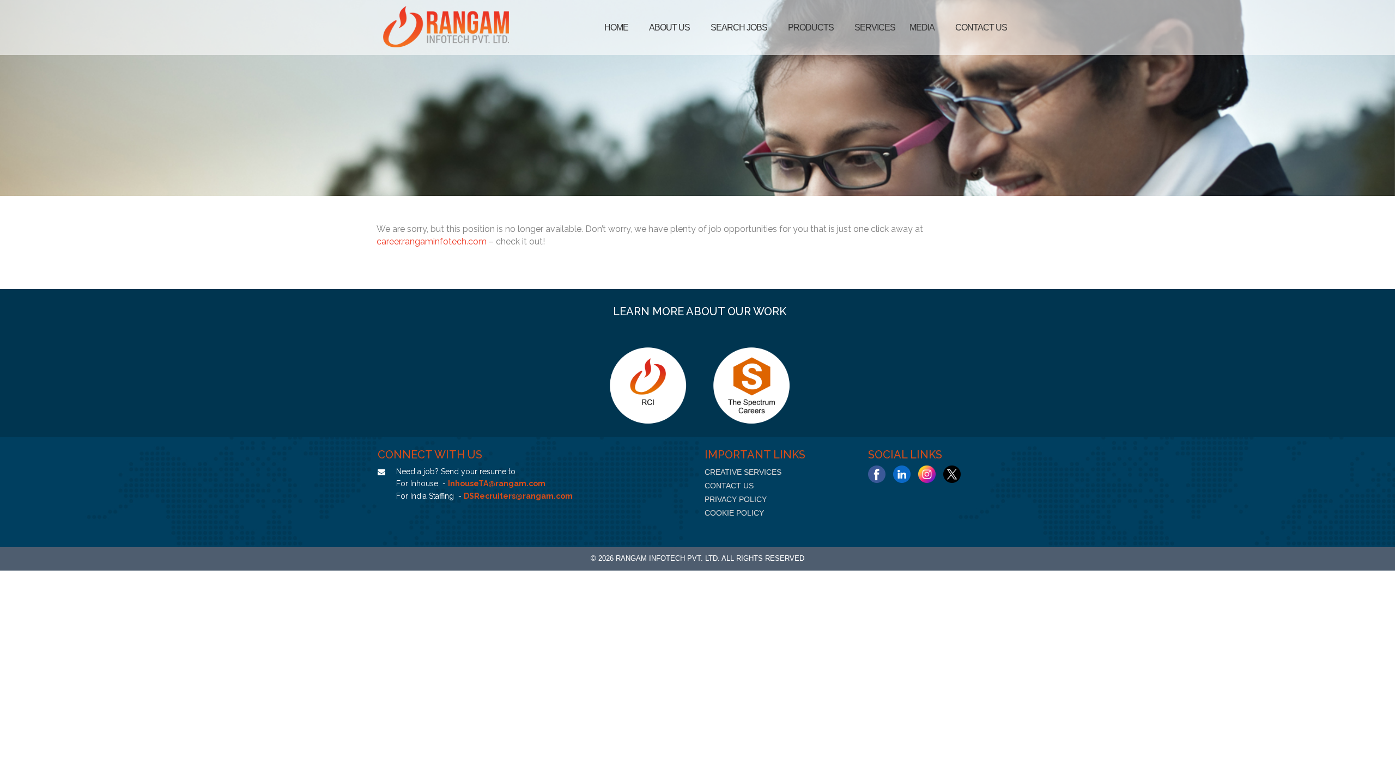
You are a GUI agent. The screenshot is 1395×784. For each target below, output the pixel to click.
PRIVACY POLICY (736, 499)
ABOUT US (669, 27)
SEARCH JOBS (739, 27)
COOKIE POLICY (734, 513)
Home (616, 27)
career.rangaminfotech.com (432, 241)
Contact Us (981, 27)
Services (874, 27)
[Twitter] (952, 474)
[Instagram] (927, 474)
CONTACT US (729, 485)
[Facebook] (876, 474)
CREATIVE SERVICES (743, 472)
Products (811, 27)
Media (922, 27)
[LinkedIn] (902, 474)
